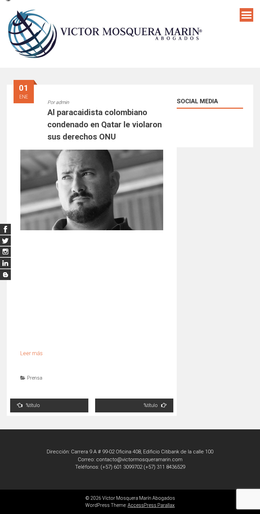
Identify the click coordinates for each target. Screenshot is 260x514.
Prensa (34, 378)
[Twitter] (5, 240)
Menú (246, 15)
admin (62, 102)
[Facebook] (5, 229)
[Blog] (5, 274)
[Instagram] (5, 263)
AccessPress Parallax (151, 505)
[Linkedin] (5, 252)
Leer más (31, 353)
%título (33, 405)
